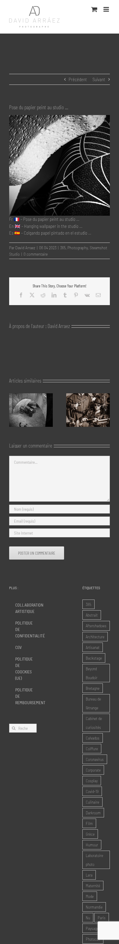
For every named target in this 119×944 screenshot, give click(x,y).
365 (63, 247)
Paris (102, 917)
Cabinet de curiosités (94, 723)
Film (89, 823)
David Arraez (25, 247)
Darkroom (93, 812)
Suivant (98, 79)
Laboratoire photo (94, 860)
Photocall (93, 939)
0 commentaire (35, 254)
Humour (92, 844)
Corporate (93, 770)
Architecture (95, 636)
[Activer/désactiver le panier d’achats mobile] (94, 9)
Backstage (94, 658)
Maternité (93, 885)
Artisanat (92, 647)
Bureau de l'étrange (93, 703)
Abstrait (92, 615)
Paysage (92, 928)
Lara (89, 874)
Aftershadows (96, 625)
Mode (90, 896)
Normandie (94, 907)
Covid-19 (92, 791)
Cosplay (92, 780)
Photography (77, 247)
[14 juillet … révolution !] (88, 396)
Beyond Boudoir (91, 673)
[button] (13, 410)
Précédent (78, 79)
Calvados (92, 737)
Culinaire (92, 802)
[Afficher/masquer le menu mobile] (106, 9)
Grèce (90, 834)
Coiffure (92, 748)
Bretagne (92, 688)
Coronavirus (95, 759)
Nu (88, 917)
